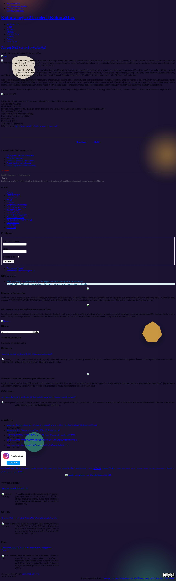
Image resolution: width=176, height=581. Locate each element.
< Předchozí (80, 142)
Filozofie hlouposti (15, 158)
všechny (84, 468)
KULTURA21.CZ (30, 574)
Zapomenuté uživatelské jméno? (21, 271)
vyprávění (139, 468)
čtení (12, 468)
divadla (105, 468)
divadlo (79, 468)
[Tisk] (4, 56)
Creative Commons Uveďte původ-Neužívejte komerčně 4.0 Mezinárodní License (138, 578)
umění (90, 468)
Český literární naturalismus (19, 163)
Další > (97, 142)
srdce (11, 472)
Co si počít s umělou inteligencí (20, 156)
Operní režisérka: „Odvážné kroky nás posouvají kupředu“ (27, 354)
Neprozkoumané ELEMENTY (15, 488)
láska (18, 468)
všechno (64, 468)
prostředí (128, 468)
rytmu (54, 468)
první (123, 468)
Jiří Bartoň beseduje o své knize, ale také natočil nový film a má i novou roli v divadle (39, 397)
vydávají (163, 468)
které (2, 468)
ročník (50, 468)
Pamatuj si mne (9, 257)
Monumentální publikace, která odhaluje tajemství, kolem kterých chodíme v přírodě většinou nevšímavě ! (52, 425)
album (119, 468)
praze (15, 472)
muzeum (40, 468)
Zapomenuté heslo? (15, 268)
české (7, 468)
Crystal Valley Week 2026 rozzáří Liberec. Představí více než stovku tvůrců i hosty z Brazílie (47, 284)
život (59, 468)
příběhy (111, 468)
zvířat (45, 468)
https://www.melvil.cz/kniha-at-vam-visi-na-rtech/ (36, 126)
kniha (169, 468)
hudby (33, 468)
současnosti (152, 468)
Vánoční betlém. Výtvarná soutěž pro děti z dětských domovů (33, 430)
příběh (97, 468)
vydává (158, 468)
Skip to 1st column (15, 8)
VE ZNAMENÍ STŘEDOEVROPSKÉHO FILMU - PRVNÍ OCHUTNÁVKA (42, 440)
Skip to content (13, 3)
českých (27, 468)
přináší (3, 472)
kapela (20, 472)
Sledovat (13, 463)
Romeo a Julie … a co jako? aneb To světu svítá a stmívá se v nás (30, 518)
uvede (22, 468)
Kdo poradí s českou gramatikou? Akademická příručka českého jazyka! (38, 445)
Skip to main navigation (17, 6)
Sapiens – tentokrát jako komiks (20, 161)
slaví (8, 472)
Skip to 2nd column (15, 11)
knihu (133, 468)
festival (71, 468)
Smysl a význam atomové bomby (21, 165)
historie (146, 468)
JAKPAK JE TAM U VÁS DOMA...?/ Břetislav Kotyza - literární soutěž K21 (41, 435)
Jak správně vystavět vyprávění (23, 47)
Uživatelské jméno (11, 241)
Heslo (5, 249)
